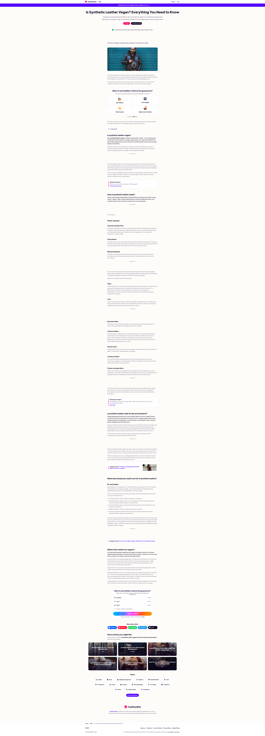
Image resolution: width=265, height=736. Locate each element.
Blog (100, 1)
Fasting (124, 684)
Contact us (149, 728)
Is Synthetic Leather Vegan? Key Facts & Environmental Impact (121, 1)
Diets (110, 679)
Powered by (132, 116)
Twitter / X (143, 627)
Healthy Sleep (132, 689)
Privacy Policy (167, 728)
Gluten (119, 689)
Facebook (113, 627)
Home (86, 723)
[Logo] (90, 1)
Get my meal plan (132, 613)
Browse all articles (132, 695)
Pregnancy (167, 684)
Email (152, 627)
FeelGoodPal (113, 711)
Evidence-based (137, 23)
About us (143, 728)
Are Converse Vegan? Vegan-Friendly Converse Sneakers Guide (137, 541)
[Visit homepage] (132, 706)
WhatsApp (133, 627)
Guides (100, 679)
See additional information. (173, 732)
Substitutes (146, 689)
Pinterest (123, 627)
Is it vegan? (126, 23)
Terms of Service (157, 728)
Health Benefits (154, 679)
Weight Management (125, 679)
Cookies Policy (176, 728)
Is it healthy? (100, 684)
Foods (113, 684)
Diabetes (140, 679)
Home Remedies (138, 684)
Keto (167, 679)
